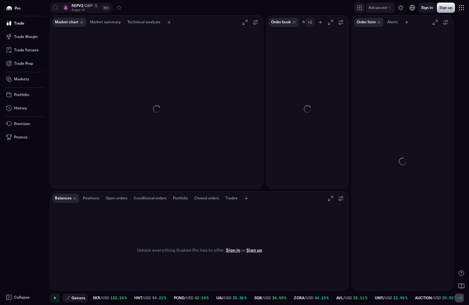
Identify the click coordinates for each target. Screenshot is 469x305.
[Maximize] (245, 22)
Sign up (254, 250)
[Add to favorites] (119, 8)
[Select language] (412, 8)
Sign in (233, 250)
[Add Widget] (359, 8)
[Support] (461, 273)
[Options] (255, 22)
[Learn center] (461, 286)
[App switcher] (461, 8)
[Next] (459, 298)
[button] (81, 8)
